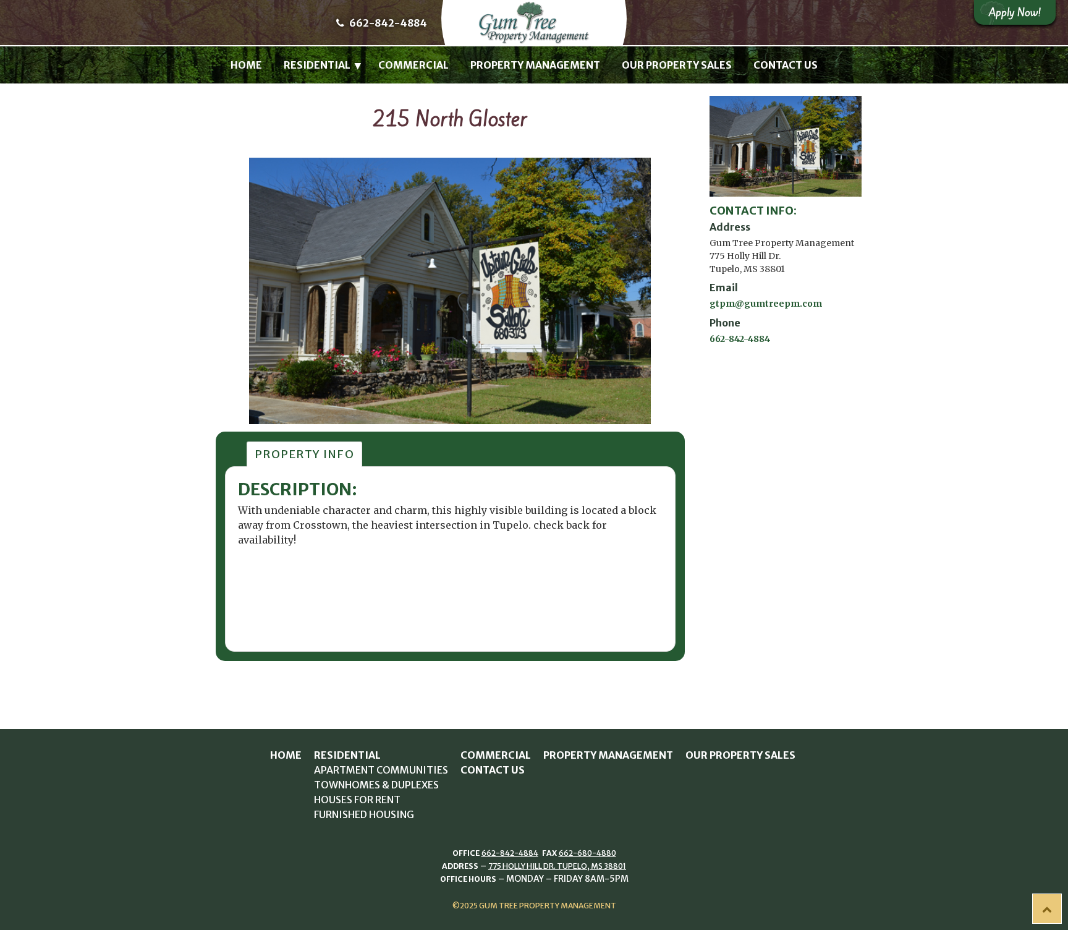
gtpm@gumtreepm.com (766, 303)
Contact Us (785, 65)
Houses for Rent (357, 799)
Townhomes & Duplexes (376, 785)
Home (246, 65)
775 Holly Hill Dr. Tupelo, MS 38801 (557, 866)
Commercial (413, 65)
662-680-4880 (587, 853)
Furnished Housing (364, 814)
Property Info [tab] (304, 454)
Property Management (535, 65)
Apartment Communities (381, 770)
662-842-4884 (387, 23)
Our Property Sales (677, 65)
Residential (317, 65)
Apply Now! (1015, 12)
